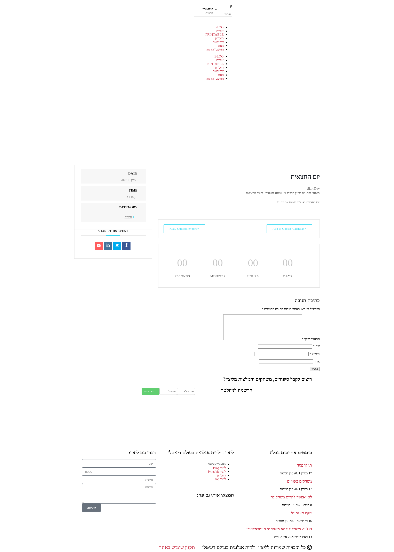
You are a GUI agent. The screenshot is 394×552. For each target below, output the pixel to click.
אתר (317, 361)
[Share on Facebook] (126, 246)
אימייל (314, 354)
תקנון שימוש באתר (177, 547)
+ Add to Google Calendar (289, 228)
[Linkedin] (108, 246)
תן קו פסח (304, 465)
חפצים (128, 217)
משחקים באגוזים (299, 481)
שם (316, 346)
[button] (229, 7)
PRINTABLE (214, 34)
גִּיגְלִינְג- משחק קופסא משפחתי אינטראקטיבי (279, 529)
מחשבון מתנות (215, 49)
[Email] (99, 246)
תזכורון (219, 38)
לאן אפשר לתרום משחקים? (291, 497)
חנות (221, 45)
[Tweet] (117, 246)
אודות (220, 31)
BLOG (219, 27)
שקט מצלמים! (301, 513)
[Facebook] (229, 507)
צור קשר (218, 42)
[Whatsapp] (195, 507)
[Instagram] (218, 507)
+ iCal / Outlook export (184, 228)
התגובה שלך (311, 339)
